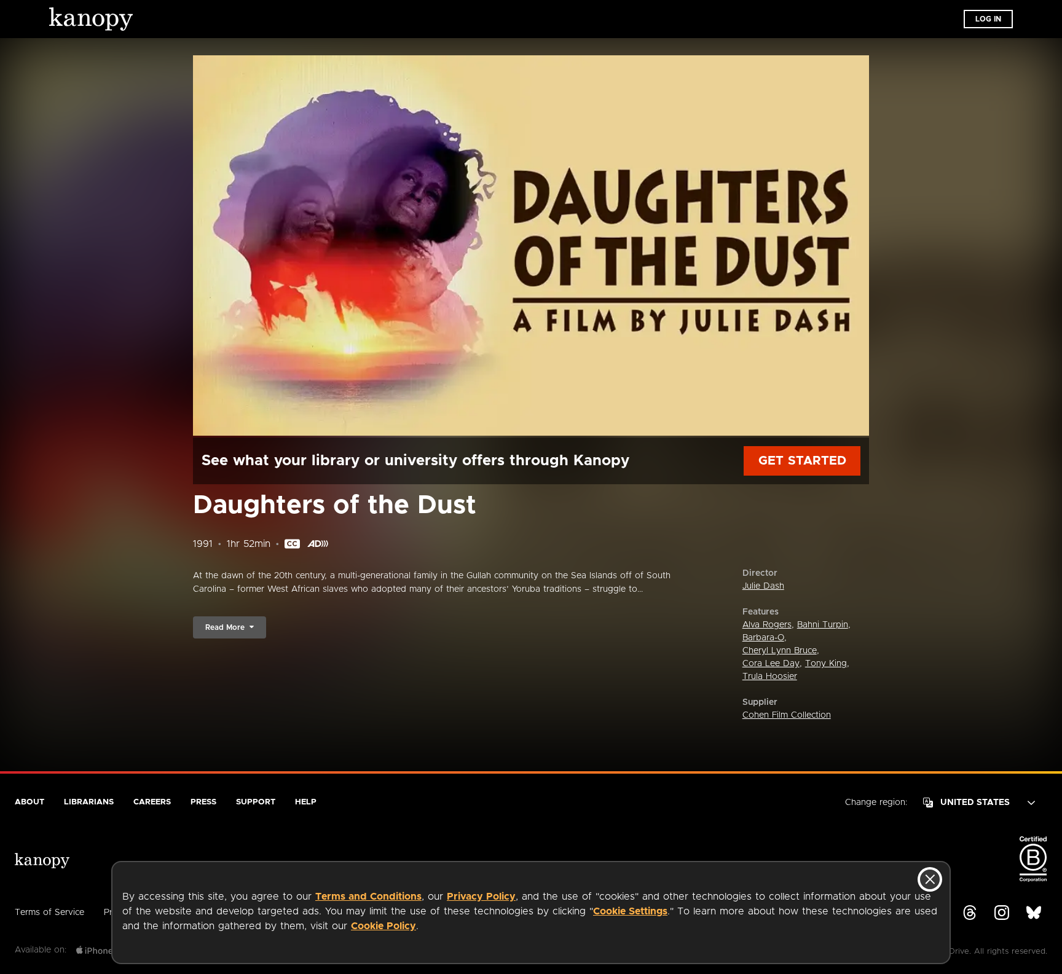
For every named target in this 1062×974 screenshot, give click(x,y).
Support (255, 802)
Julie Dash (763, 586)
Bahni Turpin (822, 625)
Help (306, 802)
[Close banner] (930, 879)
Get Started (802, 461)
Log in (988, 19)
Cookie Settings (630, 911)
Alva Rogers (767, 625)
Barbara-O (763, 638)
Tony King (826, 663)
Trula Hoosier (769, 676)
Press (203, 802)
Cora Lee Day (771, 663)
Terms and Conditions (368, 896)
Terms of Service (49, 912)
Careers (152, 802)
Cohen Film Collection (786, 715)
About (29, 802)
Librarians (89, 802)
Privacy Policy (481, 896)
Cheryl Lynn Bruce (779, 650)
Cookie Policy (383, 926)
